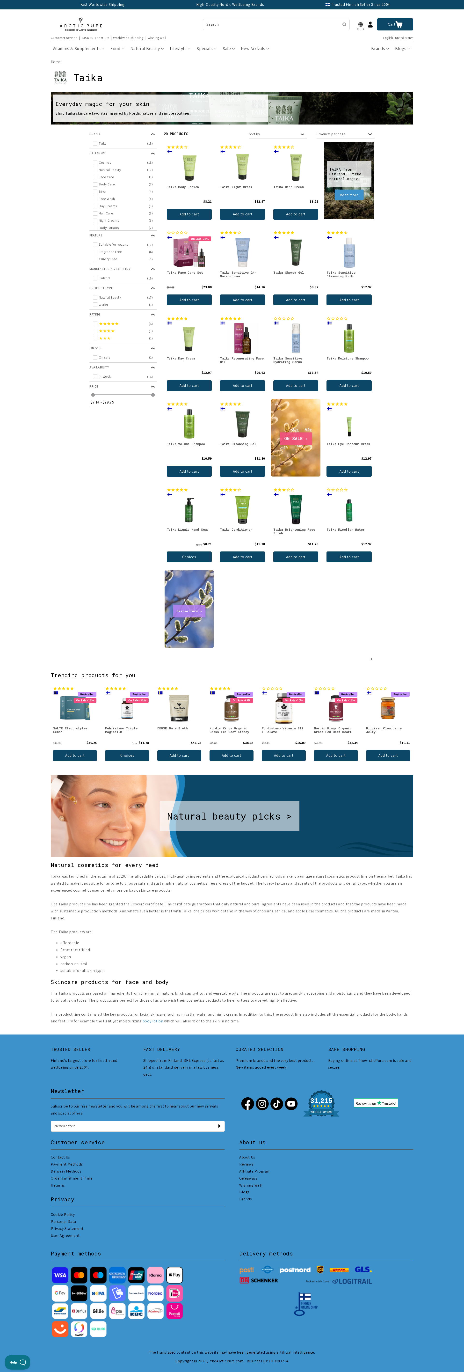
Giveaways (248, 1178)
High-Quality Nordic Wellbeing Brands (230, 4)
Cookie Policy (63, 1214)
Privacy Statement (67, 1228)
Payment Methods (67, 1164)
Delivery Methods (66, 1171)
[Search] (344, 24)
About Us (247, 1157)
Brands (245, 1199)
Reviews (246, 1164)
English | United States (398, 38)
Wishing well (157, 38)
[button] (360, 25)
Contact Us (60, 1157)
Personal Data (63, 1221)
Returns (58, 1185)
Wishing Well (250, 1185)
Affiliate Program (254, 1171)
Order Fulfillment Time (71, 1178)
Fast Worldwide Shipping (102, 4)
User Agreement (65, 1235)
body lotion (153, 1021)
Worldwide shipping (128, 38)
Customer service (64, 38)
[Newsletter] (219, 1126)
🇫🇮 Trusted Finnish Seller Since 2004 (357, 4)
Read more (349, 195)
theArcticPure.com (226, 1361)
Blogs (244, 1192)
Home (56, 61)
